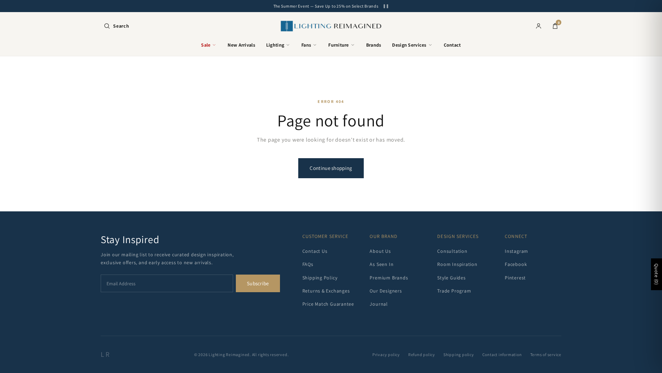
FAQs (307, 264)
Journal (379, 304)
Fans (306, 45)
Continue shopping (331, 168)
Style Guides (451, 278)
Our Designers (386, 291)
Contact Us (315, 251)
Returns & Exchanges (326, 291)
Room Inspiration (457, 264)
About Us (380, 251)
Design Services (409, 45)
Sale (205, 45)
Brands (373, 45)
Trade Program (454, 291)
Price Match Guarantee (328, 304)
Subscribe (258, 283)
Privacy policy (386, 354)
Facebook (516, 264)
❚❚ (386, 6)
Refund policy (421, 354)
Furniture (338, 45)
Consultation (452, 251)
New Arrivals (241, 45)
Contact (452, 45)
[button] (116, 26)
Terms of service (545, 354)
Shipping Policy (320, 278)
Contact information (502, 354)
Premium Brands (389, 278)
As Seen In (381, 264)
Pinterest (515, 278)
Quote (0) (656, 274)
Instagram (516, 251)
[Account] (538, 26)
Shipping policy (458, 354)
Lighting (275, 45)
